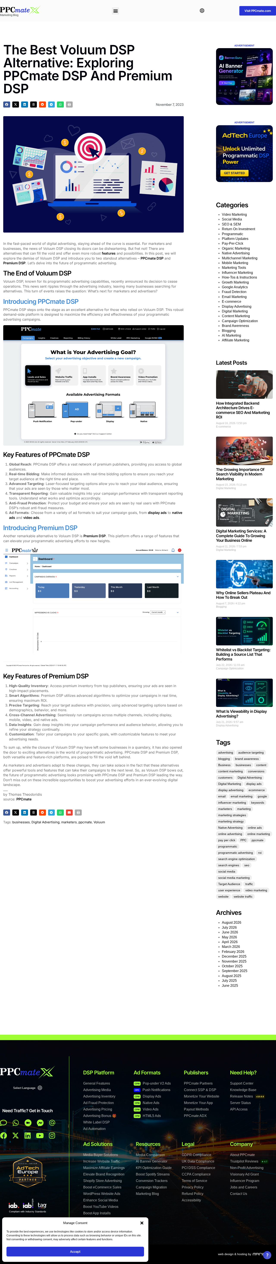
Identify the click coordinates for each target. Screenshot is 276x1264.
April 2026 (230, 942)
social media (226, 871)
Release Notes (247, 1096)
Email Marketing (234, 297)
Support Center (241, 1083)
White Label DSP (96, 1122)
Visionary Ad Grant (244, 1174)
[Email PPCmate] (52, 1123)
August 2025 (231, 976)
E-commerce (231, 301)
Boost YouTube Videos (100, 1207)
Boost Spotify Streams (153, 1174)
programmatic (227, 846)
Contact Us (238, 1194)
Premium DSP (14, 263)
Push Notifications (152, 1090)
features (109, 253)
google (262, 796)
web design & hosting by (234, 1254)
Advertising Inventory (99, 1096)
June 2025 (230, 985)
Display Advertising (236, 306)
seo (246, 865)
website (223, 896)
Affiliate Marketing (235, 340)
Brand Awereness (235, 326)
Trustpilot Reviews (248, 1161)
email (222, 796)
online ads (255, 827)
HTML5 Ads (148, 1116)
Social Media (232, 219)
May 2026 (229, 937)
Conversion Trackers (152, 1181)
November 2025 (234, 961)
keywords (257, 802)
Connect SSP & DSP (200, 1090)
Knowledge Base (243, 1090)
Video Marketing (234, 214)
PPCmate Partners (198, 1083)
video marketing (256, 890)
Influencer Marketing (237, 272)
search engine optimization (236, 859)
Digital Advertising (45, 822)
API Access (239, 1109)
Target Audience (229, 884)
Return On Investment (238, 229)
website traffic (243, 896)
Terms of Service (194, 1181)
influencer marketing (232, 802)
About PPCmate (242, 1155)
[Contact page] (28, 1122)
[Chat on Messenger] (40, 1122)
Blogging (229, 331)
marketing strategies (232, 815)
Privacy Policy (193, 1187)
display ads (157, 512)
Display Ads (148, 1096)
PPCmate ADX (195, 1116)
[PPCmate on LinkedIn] (27, 1135)
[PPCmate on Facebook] (3, 1135)
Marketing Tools (234, 267)
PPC (243, 840)
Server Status (240, 1103)
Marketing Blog (147, 1194)
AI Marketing (231, 335)
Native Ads (147, 1103)
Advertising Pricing (97, 1109)
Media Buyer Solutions (100, 1155)
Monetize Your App (198, 1103)
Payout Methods (196, 1109)
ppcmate (85, 822)
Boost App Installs (97, 1213)
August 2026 (231, 922)
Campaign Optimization (240, 321)
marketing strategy (231, 821)
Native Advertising (236, 253)
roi (260, 852)
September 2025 (234, 971)
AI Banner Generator (151, 1161)
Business (224, 765)
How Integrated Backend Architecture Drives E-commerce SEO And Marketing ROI (243, 410)
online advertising (230, 834)
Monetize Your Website (201, 1096)
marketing (244, 809)
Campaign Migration (151, 1187)
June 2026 (230, 932)
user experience (229, 890)
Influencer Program (244, 1181)
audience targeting (251, 752)
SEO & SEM (231, 224)
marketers (69, 822)
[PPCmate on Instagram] (52, 1135)
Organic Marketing (236, 248)
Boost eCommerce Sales (102, 1187)
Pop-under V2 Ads (153, 1083)
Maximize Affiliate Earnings (104, 1168)
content (261, 765)
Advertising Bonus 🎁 (99, 1116)
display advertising (230, 790)
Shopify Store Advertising (102, 1181)
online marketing (258, 834)
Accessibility (191, 1200)
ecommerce (257, 790)
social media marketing (234, 877)
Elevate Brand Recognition (103, 1174)
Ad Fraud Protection (98, 1103)
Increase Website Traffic (101, 1161)
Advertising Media (97, 1090)
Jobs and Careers (243, 1187)
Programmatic (232, 234)
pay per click (226, 840)
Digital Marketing (235, 311)
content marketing (230, 771)
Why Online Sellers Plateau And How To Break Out (243, 595)
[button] (142, 1223)
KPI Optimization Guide (154, 1168)
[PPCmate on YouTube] (39, 1135)
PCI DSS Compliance (198, 1168)
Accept (75, 1252)
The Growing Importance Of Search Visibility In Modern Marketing (240, 474)
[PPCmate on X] (15, 1135)
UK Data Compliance (198, 1161)
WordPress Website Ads (101, 1194)
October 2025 (232, 966)
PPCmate (23, 799)
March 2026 (231, 947)
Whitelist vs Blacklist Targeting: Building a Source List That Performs (243, 654)
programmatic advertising (235, 852)
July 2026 (229, 927)
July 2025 (229, 980)
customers (225, 777)
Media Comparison (150, 1155)
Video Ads (146, 1109)
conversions (256, 771)
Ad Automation (94, 1129)
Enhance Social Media (100, 1200)
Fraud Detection (234, 292)
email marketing (241, 796)
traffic (249, 884)
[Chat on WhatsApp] (15, 1122)
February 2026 (233, 952)
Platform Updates (235, 239)
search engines (228, 865)
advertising (225, 752)
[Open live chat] (3, 1122)
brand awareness (247, 758)
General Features (96, 1083)
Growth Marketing (235, 282)
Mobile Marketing (235, 263)
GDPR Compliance (196, 1155)
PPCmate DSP (152, 258)
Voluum (99, 822)
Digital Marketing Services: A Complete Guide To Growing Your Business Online (241, 536)
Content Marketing (236, 316)
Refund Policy (192, 1194)
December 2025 (234, 956)
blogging (224, 758)
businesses (21, 822)
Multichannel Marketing (239, 258)
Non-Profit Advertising (246, 1168)
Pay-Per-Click (232, 243)
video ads (31, 517)
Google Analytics (235, 287)
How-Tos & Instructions (239, 277)
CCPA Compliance (196, 1174)
